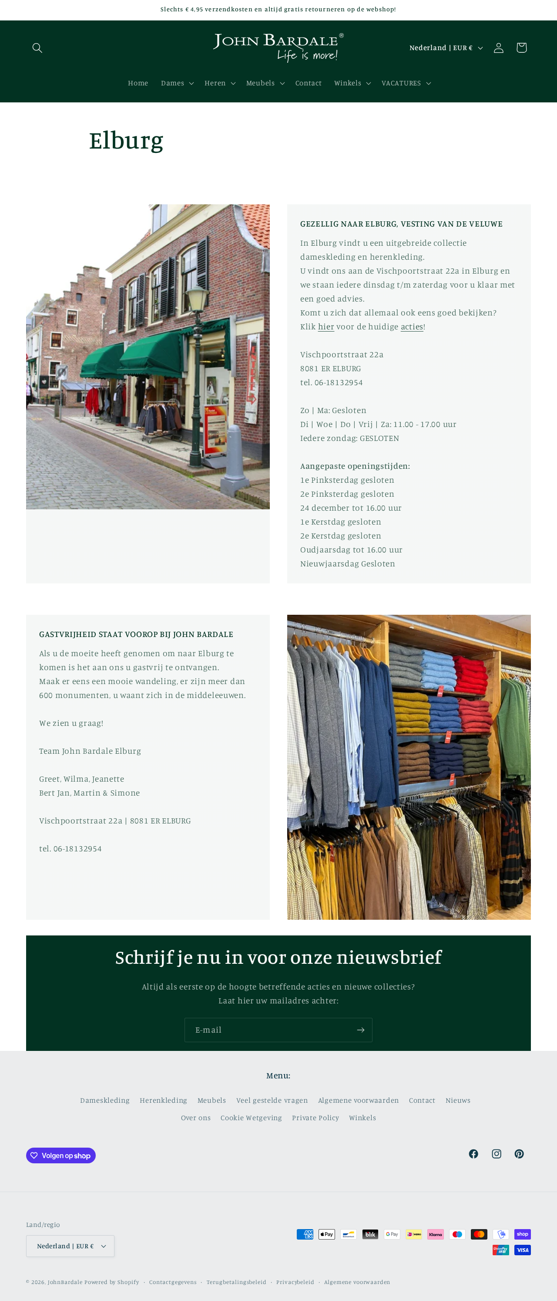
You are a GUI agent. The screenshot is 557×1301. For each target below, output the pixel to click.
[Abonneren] (360, 1030)
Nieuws (458, 1100)
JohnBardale (65, 1281)
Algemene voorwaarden (358, 1100)
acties (412, 326)
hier (326, 326)
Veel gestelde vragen (272, 1100)
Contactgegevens (173, 1281)
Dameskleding (105, 1100)
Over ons (196, 1117)
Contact (422, 1100)
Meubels (212, 1100)
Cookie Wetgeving (251, 1117)
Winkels (362, 1117)
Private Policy (315, 1117)
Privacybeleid (295, 1281)
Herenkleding (164, 1100)
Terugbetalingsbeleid (237, 1281)
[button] (37, 47)
